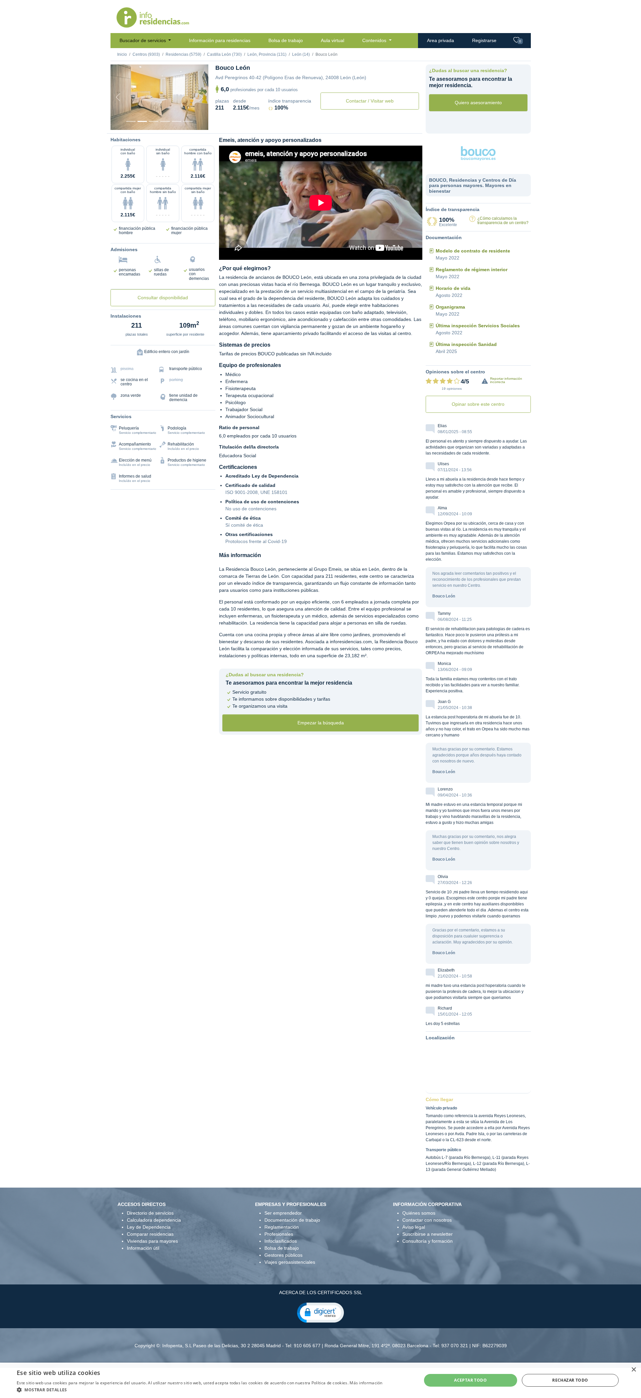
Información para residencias (219, 40)
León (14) (301, 54)
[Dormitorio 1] (142, 121)
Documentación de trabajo (292, 1220)
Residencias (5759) (183, 54)
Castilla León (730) (224, 54)
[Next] (201, 97)
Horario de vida (453, 288)
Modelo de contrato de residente (473, 250)
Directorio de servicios (150, 1213)
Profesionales (278, 1234)
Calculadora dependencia (154, 1220)
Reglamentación (281, 1227)
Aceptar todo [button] (470, 1380)
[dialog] (320, 1380)
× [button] (633, 1369)
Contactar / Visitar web (370, 101)
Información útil (143, 1248)
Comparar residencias (150, 1234)
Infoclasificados (280, 1241)
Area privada (440, 40)
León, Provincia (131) (266, 54)
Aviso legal (413, 1227)
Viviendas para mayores (152, 1241)
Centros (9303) (146, 54)
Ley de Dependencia (149, 1227)
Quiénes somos (418, 1213)
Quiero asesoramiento (478, 102)
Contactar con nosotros (427, 1220)
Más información (366, 1383)
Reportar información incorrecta (506, 380)
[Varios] (176, 121)
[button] (320, 1312)
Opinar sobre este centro (478, 404)
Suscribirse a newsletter (427, 1234)
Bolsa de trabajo (285, 40)
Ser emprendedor (283, 1213)
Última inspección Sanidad (466, 344)
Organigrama (450, 307)
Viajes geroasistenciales (289, 1262)
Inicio (122, 54)
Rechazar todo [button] (570, 1380)
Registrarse (484, 40)
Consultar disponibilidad (163, 297)
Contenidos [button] (375, 40)
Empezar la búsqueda (320, 722)
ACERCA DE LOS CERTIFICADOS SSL (320, 1292)
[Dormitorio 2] (153, 121)
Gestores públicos (283, 1255)
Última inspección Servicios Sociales (478, 325)
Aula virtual (332, 40)
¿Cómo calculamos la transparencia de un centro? (502, 220)
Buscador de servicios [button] (143, 40)
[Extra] (188, 121)
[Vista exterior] (131, 121)
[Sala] (165, 121)
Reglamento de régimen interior (471, 269)
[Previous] (118, 97)
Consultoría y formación (427, 1241)
